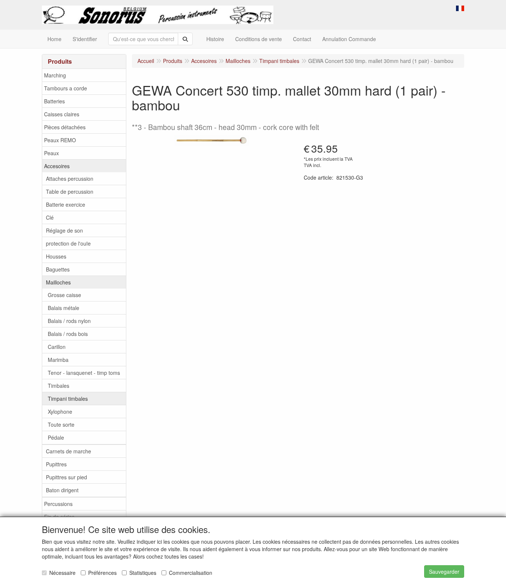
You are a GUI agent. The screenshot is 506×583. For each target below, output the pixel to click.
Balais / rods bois (68, 333)
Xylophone (60, 411)
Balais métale (63, 308)
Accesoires (57, 166)
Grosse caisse (64, 295)
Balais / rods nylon (69, 320)
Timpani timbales (68, 398)
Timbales (58, 385)
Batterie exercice (65, 204)
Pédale (56, 437)
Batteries (54, 101)
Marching (55, 75)
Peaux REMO (60, 140)
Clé (50, 217)
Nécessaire (62, 572)
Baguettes (58, 269)
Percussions (58, 503)
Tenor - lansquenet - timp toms (84, 372)
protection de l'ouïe (68, 243)
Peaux (51, 153)
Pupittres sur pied (66, 477)
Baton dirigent (62, 490)
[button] (460, 7)
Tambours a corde (65, 88)
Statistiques (142, 572)
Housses (56, 256)
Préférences (102, 572)
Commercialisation (190, 572)
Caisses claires (61, 114)
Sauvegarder (444, 571)
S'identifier (85, 39)
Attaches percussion (69, 178)
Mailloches (58, 282)
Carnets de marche (68, 451)
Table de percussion (69, 191)
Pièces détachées (65, 127)
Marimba (58, 359)
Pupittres (56, 464)
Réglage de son (64, 230)
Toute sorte (61, 424)
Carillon (57, 346)
